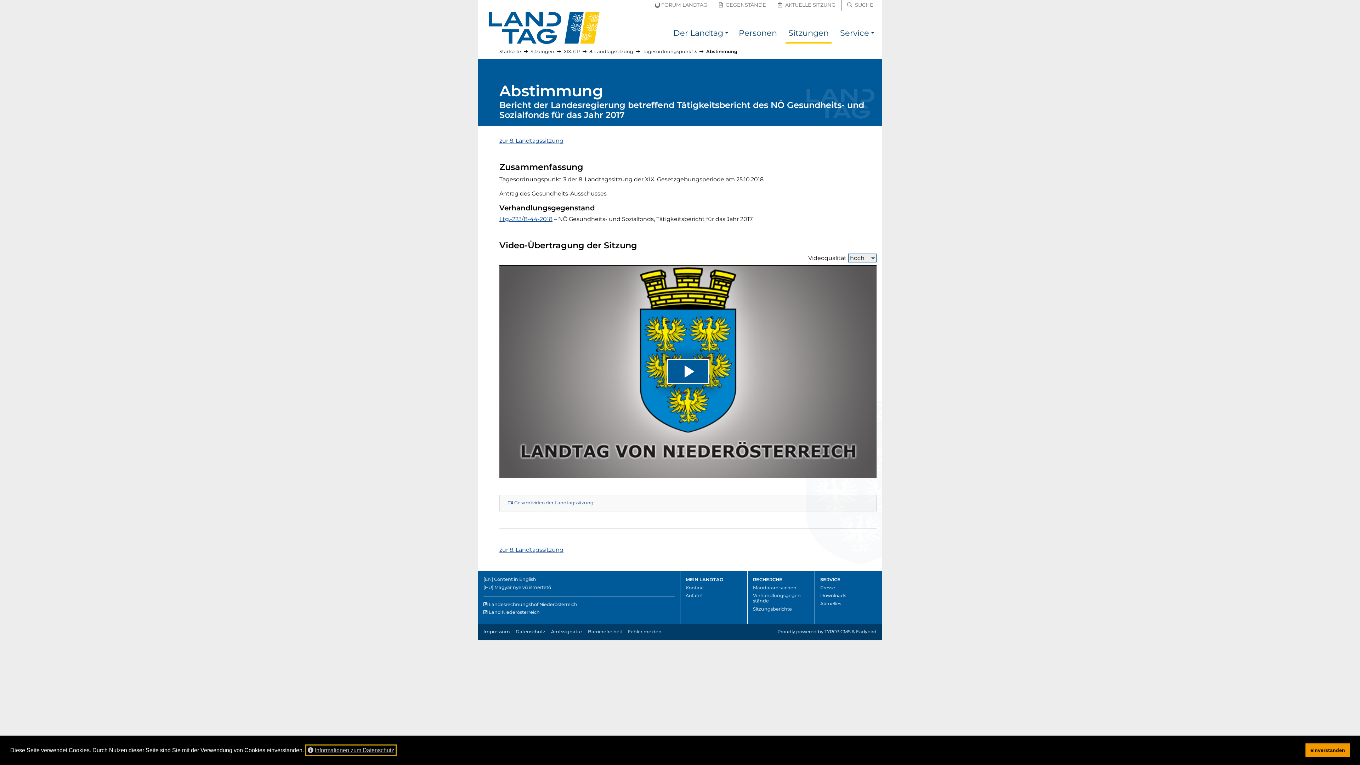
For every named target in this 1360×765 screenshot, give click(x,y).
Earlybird (866, 631)
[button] (726, 34)
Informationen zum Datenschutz (354, 750)
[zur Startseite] (544, 28)
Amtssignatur (566, 631)
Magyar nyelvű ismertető (522, 587)
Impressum (496, 631)
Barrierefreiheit (605, 631)
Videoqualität (827, 258)
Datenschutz (530, 631)
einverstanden (1327, 750)
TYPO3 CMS (837, 631)
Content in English (515, 579)
